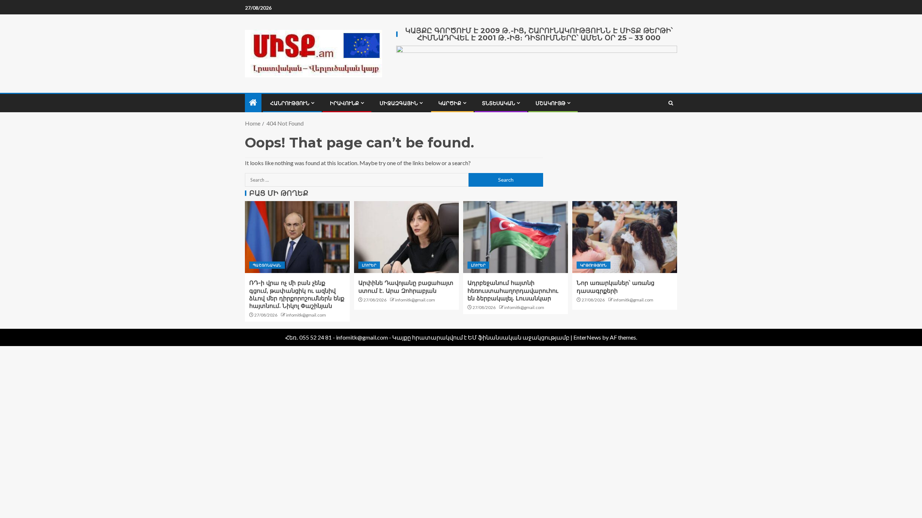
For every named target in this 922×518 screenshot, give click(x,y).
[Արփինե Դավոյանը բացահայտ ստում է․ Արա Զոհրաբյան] (406, 237)
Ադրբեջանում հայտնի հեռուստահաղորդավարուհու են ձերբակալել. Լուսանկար (512, 291)
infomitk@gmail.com (306, 315)
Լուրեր (369, 265)
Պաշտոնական (267, 265)
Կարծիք (449, 103)
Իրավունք (344, 103)
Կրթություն (593, 265)
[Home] (253, 102)
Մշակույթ (550, 103)
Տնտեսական (498, 103)
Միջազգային (399, 103)
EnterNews (587, 337)
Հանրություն (289, 103)
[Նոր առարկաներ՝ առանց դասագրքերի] (624, 237)
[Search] (670, 103)
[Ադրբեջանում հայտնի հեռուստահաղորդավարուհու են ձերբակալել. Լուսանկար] (515, 237)
